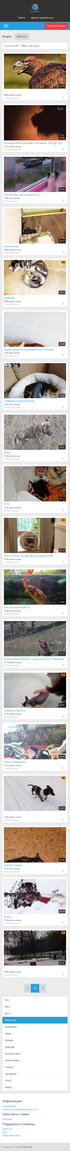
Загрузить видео (56, 25)
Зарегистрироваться (42, 17)
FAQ (4, 1132)
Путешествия (12, 1053)
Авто (7, 1006)
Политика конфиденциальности (20, 1109)
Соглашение (9, 1106)
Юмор (8, 1087)
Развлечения (12, 1060)
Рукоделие (11, 1073)
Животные (10, 1020)
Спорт (8, 1080)
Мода (8, 1033)
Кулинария (11, 1026)
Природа (9, 1046)
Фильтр (21, 36)
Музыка (9, 1040)
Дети (7, 1013)
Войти (21, 17)
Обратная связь (11, 1135)
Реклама (7, 1119)
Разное (9, 1067)
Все (7, 999)
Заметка (7, 1128)
